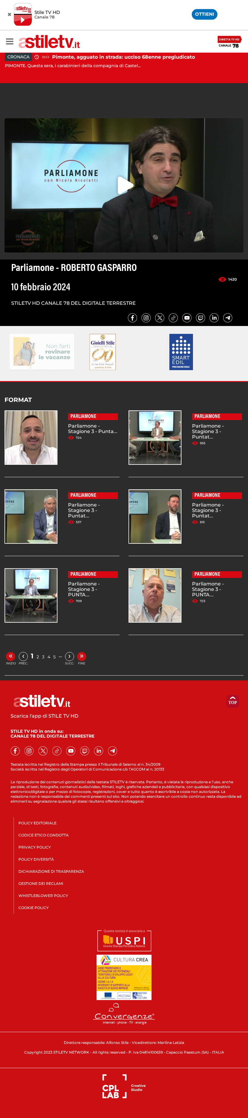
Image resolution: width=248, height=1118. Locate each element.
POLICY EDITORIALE (37, 823)
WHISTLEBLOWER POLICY (43, 895)
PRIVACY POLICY (34, 847)
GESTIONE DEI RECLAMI (40, 883)
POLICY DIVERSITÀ (36, 859)
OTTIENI (204, 14)
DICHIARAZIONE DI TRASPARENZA (51, 871)
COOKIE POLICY (33, 907)
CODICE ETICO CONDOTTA (43, 835)
